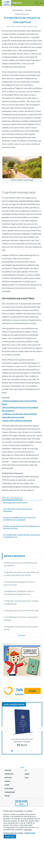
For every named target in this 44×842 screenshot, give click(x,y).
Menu (36, 3)
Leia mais (28, 829)
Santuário (9, 788)
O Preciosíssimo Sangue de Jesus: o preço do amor (19, 583)
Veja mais (22, 635)
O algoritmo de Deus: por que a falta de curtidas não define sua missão (21, 573)
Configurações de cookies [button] (13, 833)
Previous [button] (4, 729)
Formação (9, 774)
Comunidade (10, 792)
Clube (7, 785)
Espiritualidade (17, 10)
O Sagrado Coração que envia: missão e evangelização (21, 602)
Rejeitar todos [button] (29, 833)
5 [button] (32, 751)
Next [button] (40, 729)
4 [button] (27, 751)
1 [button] (12, 751)
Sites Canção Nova (41, 3)
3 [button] (22, 751)
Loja (26, 777)
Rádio (27, 774)
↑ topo (22, 767)
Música (7, 781)
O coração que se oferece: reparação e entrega (21, 618)
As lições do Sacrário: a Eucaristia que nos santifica (20, 564)
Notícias (8, 777)
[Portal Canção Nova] (6, 3)
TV (26, 770)
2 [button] (17, 751)
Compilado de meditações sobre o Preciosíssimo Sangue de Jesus (19, 592)
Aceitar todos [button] (10, 836)
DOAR (21, 804)
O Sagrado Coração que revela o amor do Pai (21, 628)
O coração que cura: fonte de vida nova (21, 610)
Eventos (8, 770)
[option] (22, 729)
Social (7, 796)
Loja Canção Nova (14, 704)
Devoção (28, 10)
